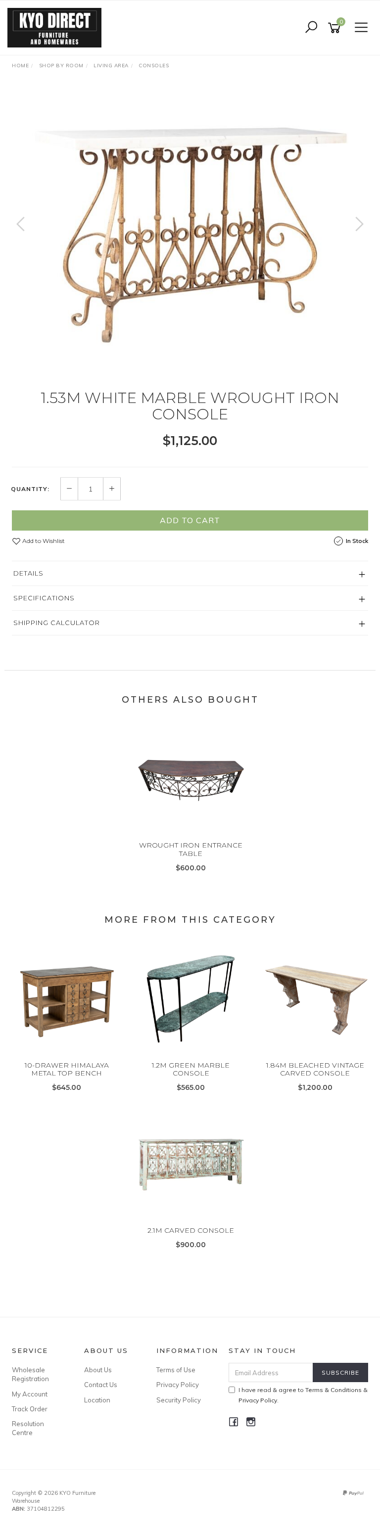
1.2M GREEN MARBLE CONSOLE (191, 1069)
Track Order (30, 1409)
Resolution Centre (28, 1428)
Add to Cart (190, 520)
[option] (190, 234)
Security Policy (178, 1400)
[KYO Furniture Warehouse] (56, 27)
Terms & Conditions (333, 1389)
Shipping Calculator (56, 623)
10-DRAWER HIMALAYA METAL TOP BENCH (67, 1069)
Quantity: (30, 489)
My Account (30, 1394)
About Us (98, 1370)
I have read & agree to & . (303, 1395)
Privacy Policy (177, 1385)
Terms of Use (175, 1370)
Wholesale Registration (30, 1374)
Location (97, 1400)
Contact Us (100, 1385)
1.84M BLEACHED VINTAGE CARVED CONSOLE (315, 1069)
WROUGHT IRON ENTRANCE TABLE (190, 849)
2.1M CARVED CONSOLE (190, 1230)
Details (28, 573)
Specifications (44, 598)
